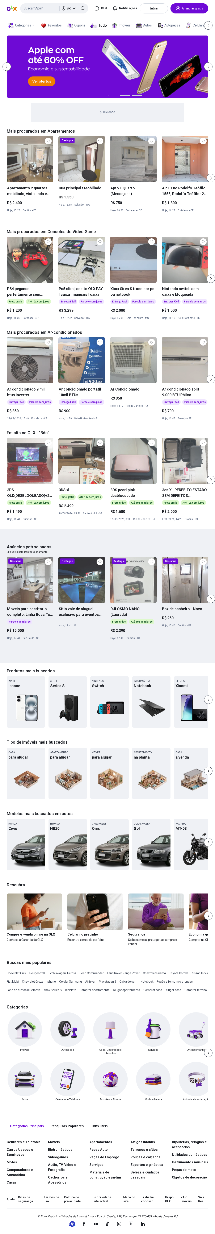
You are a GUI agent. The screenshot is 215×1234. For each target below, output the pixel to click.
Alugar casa (173, 990)
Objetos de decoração (189, 1177)
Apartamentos (100, 1142)
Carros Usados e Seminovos (20, 1152)
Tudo (102, 25)
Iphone (51, 981)
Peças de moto (184, 1170)
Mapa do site (129, 1199)
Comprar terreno (196, 990)
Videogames (58, 1157)
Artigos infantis (143, 1142)
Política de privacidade (72, 1199)
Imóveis (125, 25)
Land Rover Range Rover (123, 973)
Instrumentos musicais (190, 1162)
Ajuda (11, 1199)
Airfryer (90, 981)
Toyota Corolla (178, 973)
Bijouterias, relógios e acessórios (189, 1144)
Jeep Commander (92, 973)
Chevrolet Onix (16, 973)
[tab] (27, 1126)
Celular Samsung (70, 981)
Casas (12, 1182)
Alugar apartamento (126, 990)
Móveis (54, 1142)
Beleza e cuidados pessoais (145, 1174)
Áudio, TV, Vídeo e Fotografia (62, 1167)
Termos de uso (51, 1199)
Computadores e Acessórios (20, 1172)
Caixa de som (128, 981)
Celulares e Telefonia (24, 1142)
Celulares (200, 25)
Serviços (96, 1165)
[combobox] (54, 8)
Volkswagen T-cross (63, 973)
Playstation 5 (107, 981)
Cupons (79, 25)
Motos (12, 1162)
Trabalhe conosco (147, 1199)
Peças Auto (98, 1150)
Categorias (23, 25)
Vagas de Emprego (104, 1157)
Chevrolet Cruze (32, 981)
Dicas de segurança (25, 1199)
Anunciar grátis (192, 8)
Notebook (147, 981)
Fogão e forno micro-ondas (175, 981)
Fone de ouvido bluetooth (23, 990)
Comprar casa (152, 990)
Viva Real (201, 1199)
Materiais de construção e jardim (105, 1174)
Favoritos (55, 25)
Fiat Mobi (13, 981)
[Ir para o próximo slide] (211, 178)
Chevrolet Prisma (154, 973)
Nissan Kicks (200, 973)
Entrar (153, 8)
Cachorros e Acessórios (58, 1179)
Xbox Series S (52, 990)
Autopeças (172, 25)
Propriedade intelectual (102, 1199)
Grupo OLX (169, 1199)
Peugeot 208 (37, 973)
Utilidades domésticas (189, 1155)
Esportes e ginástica (147, 1165)
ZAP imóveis (186, 1199)
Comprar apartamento (95, 990)
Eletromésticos (60, 1150)
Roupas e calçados (145, 1157)
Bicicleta (70, 990)
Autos (147, 25)
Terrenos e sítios (144, 1150)
